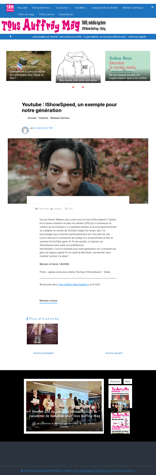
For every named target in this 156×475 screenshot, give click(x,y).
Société (80, 7)
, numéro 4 (73, 284)
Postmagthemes (127, 470)
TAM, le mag (26, 14)
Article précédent (44, 353)
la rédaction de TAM (43, 128)
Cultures (62, 7)
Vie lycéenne (40, 7)
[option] (43, 36)
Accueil (22, 7)
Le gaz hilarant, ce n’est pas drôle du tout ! (95, 36)
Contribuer (66, 14)
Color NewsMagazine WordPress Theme (93, 470)
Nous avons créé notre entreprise (78, 80)
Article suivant (114, 353)
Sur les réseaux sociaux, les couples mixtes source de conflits (128, 76)
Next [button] (128, 381)
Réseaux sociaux (48, 300)
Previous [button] (115, 381)
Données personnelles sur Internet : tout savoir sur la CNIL (43, 36)
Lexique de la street (105, 7)
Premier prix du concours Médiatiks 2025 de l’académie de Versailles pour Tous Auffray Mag (64, 414)
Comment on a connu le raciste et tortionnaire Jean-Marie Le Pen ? (27, 75)
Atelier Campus (132, 7)
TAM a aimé (46, 14)
